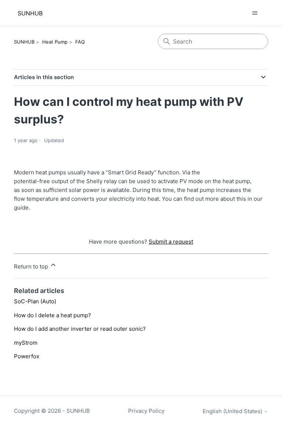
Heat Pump (55, 42)
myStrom (25, 342)
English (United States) (233, 411)
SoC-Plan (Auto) (35, 301)
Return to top (32, 266)
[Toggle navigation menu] (255, 13)
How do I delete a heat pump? (52, 315)
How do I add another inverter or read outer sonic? (80, 328)
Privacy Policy (146, 410)
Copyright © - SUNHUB (52, 410)
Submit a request (171, 241)
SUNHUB (24, 42)
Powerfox (26, 356)
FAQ (80, 42)
